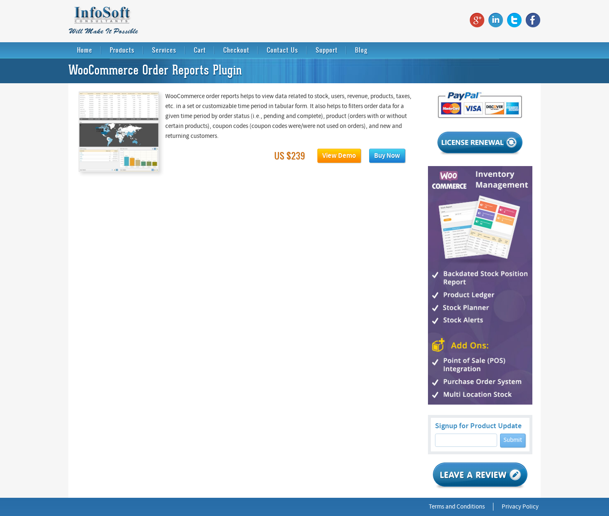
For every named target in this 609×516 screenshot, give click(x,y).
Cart (200, 50)
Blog (361, 50)
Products (122, 50)
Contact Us (282, 50)
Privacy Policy (520, 507)
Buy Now (387, 155)
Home (84, 50)
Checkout (236, 50)
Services (164, 50)
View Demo (339, 155)
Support (327, 50)
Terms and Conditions (457, 507)
